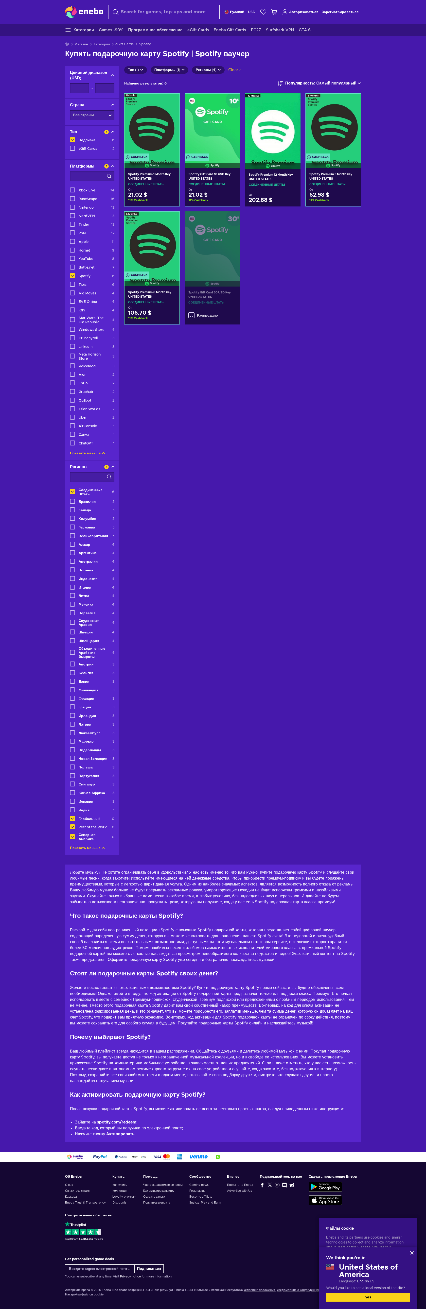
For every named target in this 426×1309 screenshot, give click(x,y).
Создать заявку (154, 1196)
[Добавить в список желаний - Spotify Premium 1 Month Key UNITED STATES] (171, 101)
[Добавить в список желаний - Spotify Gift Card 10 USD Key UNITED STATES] (231, 101)
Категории (101, 44)
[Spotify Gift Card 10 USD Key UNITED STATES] (212, 125)
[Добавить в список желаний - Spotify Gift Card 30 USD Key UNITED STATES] (232, 219)
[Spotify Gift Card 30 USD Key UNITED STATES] (212, 242)
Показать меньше (85, 453)
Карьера (71, 1196)
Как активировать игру (158, 1190)
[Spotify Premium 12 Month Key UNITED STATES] (273, 124)
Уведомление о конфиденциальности (304, 1290)
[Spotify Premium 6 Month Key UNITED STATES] (151, 243)
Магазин (81, 44)
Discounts (119, 1202)
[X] (269, 1185)
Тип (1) (133, 70)
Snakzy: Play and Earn (205, 1202)
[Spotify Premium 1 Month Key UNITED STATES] (151, 125)
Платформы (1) (167, 70)
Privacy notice (130, 1276)
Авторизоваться (303, 12)
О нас (69, 1184)
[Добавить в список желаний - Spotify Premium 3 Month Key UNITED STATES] (352, 101)
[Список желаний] (263, 12)
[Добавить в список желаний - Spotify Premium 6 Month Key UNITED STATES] (171, 219)
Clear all (236, 70)
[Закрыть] (412, 1252)
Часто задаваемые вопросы (163, 1184)
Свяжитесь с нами (77, 1190)
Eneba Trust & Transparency (85, 1202)
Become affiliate (200, 1196)
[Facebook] (262, 1185)
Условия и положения (259, 1290)
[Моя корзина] (274, 12)
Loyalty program (124, 1196)
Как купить (119, 1184)
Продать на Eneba (240, 1184)
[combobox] (164, 12)
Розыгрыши (197, 1190)
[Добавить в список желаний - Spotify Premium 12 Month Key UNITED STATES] (292, 101)
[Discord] (284, 1185)
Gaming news (199, 1184)
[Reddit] (291, 1185)
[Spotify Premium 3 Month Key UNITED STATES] (333, 125)
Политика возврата (156, 1202)
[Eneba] (84, 12)
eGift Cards (124, 44)
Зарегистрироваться (340, 12)
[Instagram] (277, 1185)
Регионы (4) (206, 70)
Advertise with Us (239, 1190)
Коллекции (119, 1190)
